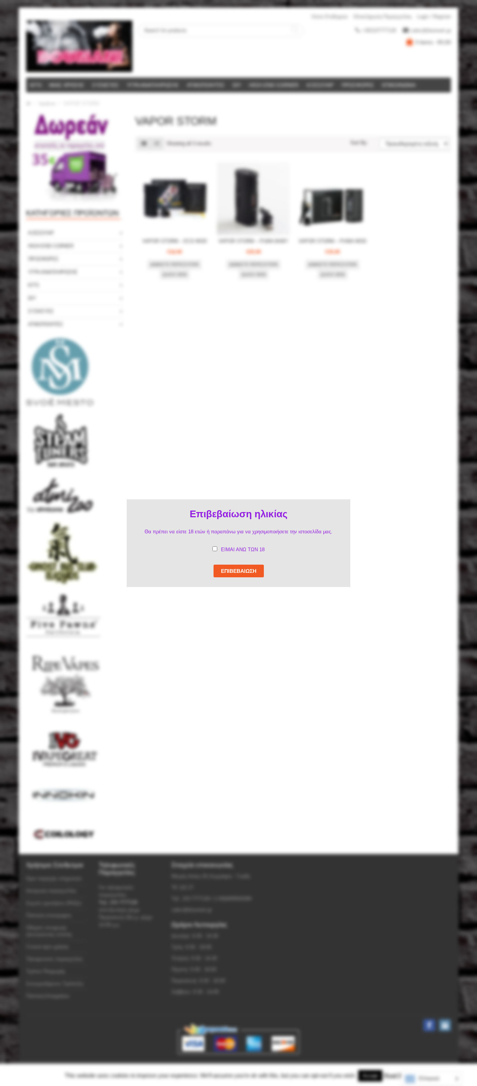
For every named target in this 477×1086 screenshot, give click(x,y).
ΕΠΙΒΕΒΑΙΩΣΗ (238, 571)
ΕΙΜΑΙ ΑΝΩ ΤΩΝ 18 (243, 549)
